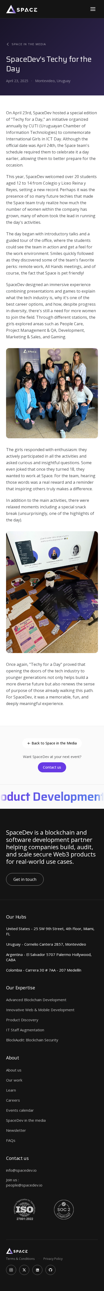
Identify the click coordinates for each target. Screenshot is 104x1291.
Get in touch (24, 879)
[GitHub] (50, 1270)
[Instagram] (11, 1270)
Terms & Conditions (20, 1259)
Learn (11, 1090)
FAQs (10, 1140)
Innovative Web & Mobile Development (40, 1009)
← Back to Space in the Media (52, 743)
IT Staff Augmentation (25, 1029)
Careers (13, 1100)
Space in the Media (29, 44)
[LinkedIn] (37, 1270)
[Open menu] (93, 9)
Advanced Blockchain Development (36, 999)
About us (13, 1069)
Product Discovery (22, 1019)
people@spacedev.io (24, 1185)
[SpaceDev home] (21, 9)
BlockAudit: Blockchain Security (32, 1039)
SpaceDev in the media (26, 1120)
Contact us (52, 767)
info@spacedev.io (21, 1170)
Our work (14, 1080)
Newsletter (16, 1130)
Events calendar (20, 1110)
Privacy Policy (53, 1259)
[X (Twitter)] (24, 1270)
